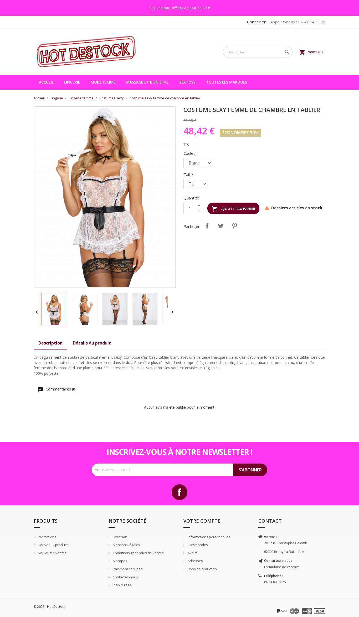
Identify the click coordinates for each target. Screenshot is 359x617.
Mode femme (103, 82)
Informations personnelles (208, 536)
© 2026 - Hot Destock (49, 606)
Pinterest (234, 225)
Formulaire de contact (281, 566)
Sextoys (187, 82)
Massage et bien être (147, 82)
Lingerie (72, 82)
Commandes (197, 544)
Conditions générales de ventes (138, 553)
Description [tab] (50, 343)
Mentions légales (126, 544)
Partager (207, 225)
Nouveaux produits (53, 544)
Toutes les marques (226, 82)
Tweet (221, 225)
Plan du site (121, 585)
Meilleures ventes (51, 553)
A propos (119, 560)
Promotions (46, 536)
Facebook (179, 492)
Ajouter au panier (233, 209)
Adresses (195, 560)
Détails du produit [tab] (92, 343)
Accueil (46, 82)
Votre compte (201, 521)
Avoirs (192, 553)
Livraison (119, 536)
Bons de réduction (202, 569)
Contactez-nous (125, 577)
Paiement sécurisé (127, 569)
